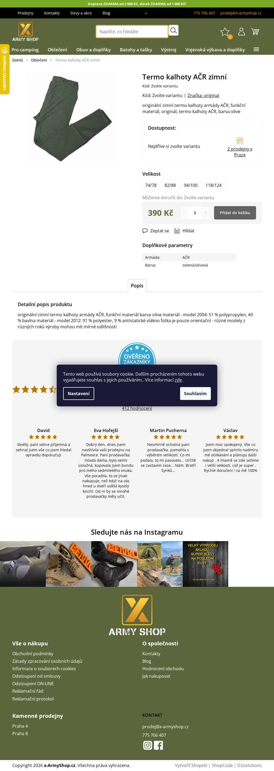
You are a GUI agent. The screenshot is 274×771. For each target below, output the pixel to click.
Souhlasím (195, 393)
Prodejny (25, 13)
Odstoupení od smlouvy (36, 676)
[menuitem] (25, 50)
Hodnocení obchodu (163, 669)
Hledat (173, 30)
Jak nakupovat (156, 676)
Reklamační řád (27, 691)
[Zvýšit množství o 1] (206, 212)
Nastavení (79, 393)
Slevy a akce (81, 13)
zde (178, 380)
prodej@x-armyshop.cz (165, 727)
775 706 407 (154, 735)
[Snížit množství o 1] (184, 212)
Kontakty (52, 13)
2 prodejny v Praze (239, 152)
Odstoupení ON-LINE (33, 684)
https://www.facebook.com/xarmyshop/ (158, 745)
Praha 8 (20, 734)
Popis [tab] (137, 285)
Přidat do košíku (235, 212)
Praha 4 (20, 726)
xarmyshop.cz (147, 745)
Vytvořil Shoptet (191, 765)
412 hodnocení (137, 408)
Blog (106, 13)
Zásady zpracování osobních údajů (47, 661)
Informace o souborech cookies (44, 669)
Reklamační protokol (33, 699)
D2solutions (249, 765)
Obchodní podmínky (32, 654)
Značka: (203, 95)
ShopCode (222, 765)
